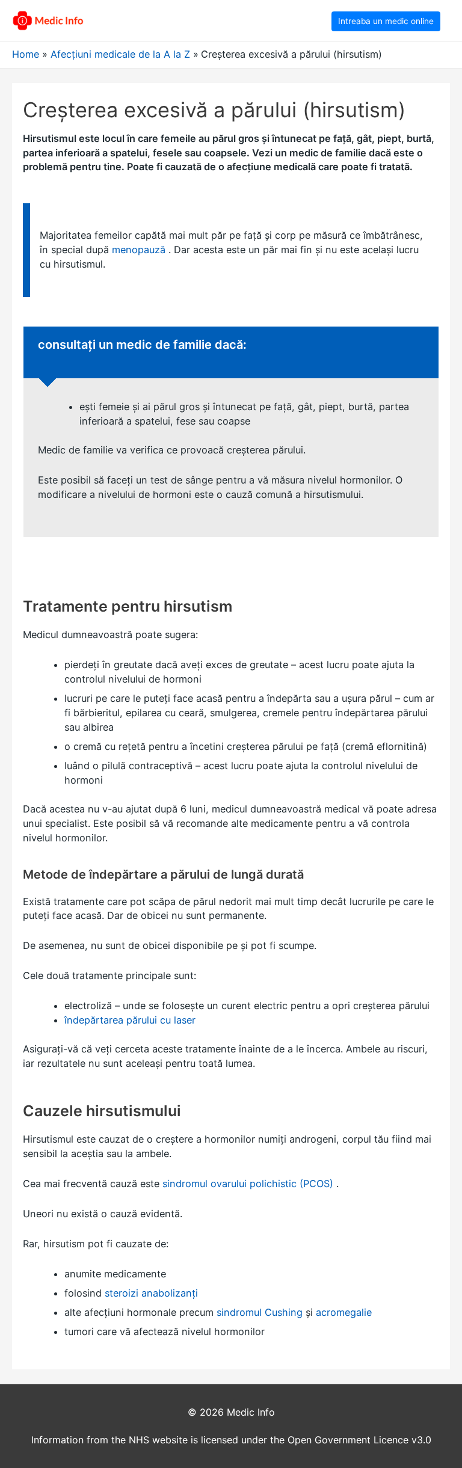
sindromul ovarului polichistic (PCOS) (247, 1184)
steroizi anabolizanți (151, 1293)
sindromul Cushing (260, 1312)
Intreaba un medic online (386, 21)
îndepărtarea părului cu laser (130, 1020)
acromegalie (344, 1312)
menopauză (138, 250)
